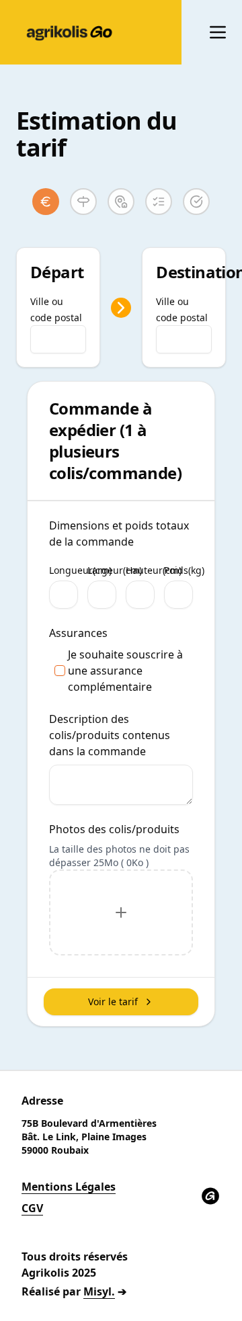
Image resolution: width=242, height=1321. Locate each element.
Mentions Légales (69, 1186)
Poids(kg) (184, 571)
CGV (32, 1208)
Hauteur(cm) (154, 571)
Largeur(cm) (114, 571)
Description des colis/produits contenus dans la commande (109, 735)
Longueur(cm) (80, 571)
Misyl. (99, 1291)
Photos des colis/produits (114, 829)
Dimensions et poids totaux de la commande (119, 533)
